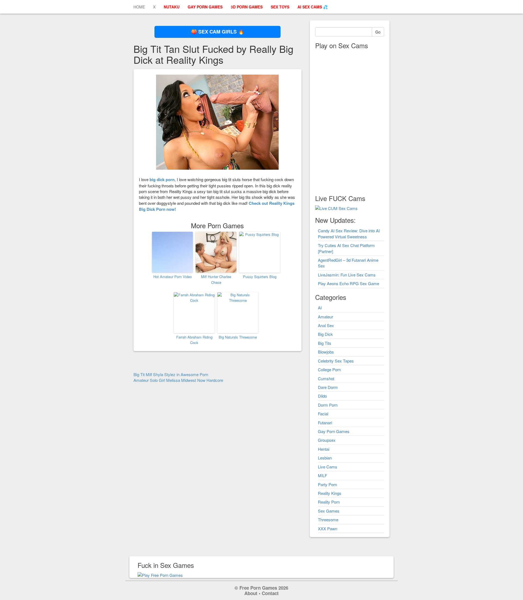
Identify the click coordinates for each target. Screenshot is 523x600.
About (250, 593)
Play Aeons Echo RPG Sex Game (348, 283)
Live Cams (327, 467)
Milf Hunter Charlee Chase (216, 279)
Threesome (328, 519)
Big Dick (325, 334)
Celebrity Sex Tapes (336, 361)
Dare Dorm (328, 387)
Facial (323, 413)
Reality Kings (329, 493)
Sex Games (328, 511)
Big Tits (324, 343)
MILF (322, 475)
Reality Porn (329, 502)
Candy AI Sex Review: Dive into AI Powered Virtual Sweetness (349, 233)
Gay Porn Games (333, 431)
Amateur (325, 316)
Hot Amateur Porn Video (172, 276)
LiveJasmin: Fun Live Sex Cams (347, 275)
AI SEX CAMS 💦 (312, 7)
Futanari (325, 422)
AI (320, 307)
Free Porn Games (258, 587)
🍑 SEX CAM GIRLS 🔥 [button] (217, 31)
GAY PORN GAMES (205, 7)
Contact (270, 593)
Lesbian (325, 458)
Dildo (322, 396)
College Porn (329, 369)
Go (378, 32)
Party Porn (327, 484)
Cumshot (326, 378)
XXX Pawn (327, 528)
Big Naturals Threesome (238, 337)
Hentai (323, 449)
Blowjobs (326, 352)
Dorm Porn (327, 405)
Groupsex (327, 440)
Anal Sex (326, 325)
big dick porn (162, 179)
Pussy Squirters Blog (259, 276)
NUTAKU (172, 7)
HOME (139, 7)
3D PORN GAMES (247, 7)
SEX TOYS (280, 7)
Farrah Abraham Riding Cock (194, 339)
